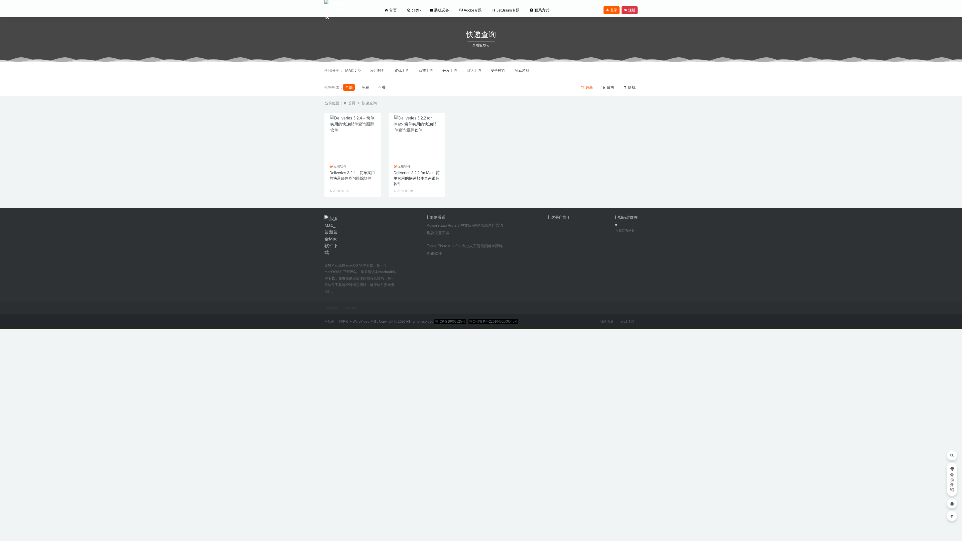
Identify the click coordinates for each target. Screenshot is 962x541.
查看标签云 (481, 45)
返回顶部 (627, 321)
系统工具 (425, 70)
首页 (392, 10)
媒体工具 (401, 70)
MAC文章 (353, 70)
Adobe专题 (472, 10)
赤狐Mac (351, 308)
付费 (382, 87)
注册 (631, 10)
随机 (631, 87)
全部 (349, 87)
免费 (365, 87)
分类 (415, 10)
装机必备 (441, 10)
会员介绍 (952, 482)
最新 (588, 87)
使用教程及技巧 (371, 278)
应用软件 (377, 70)
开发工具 (449, 70)
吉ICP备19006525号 (450, 321)
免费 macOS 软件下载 (355, 265)
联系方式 (541, 10)
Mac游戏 (522, 70)
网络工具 (474, 70)
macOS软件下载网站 (340, 272)
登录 (613, 10)
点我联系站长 (625, 231)
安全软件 (498, 70)
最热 (610, 87)
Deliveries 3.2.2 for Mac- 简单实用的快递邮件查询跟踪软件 (417, 178)
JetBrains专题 (508, 10)
